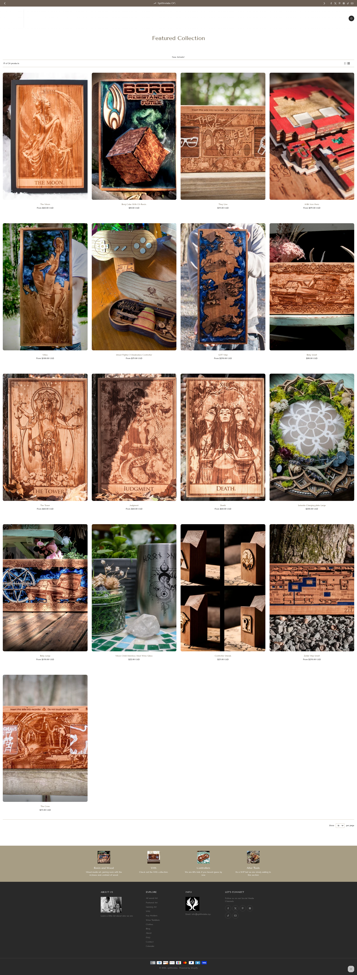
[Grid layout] (348, 63)
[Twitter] (335, 3)
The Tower (45, 505)
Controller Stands (223, 656)
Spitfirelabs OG (166, 3)
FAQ (148, 937)
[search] (332, 18)
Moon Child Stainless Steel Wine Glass (134, 656)
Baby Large (45, 656)
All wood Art (152, 898)
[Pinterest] (339, 3)
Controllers (203, 868)
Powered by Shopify (188, 968)
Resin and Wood (104, 868)
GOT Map (223, 355)
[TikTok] (348, 3)
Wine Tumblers (153, 920)
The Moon (45, 204)
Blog (148, 929)
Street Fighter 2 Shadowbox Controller (134, 355)
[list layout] (345, 63)
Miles (45, 355)
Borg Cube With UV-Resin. (134, 204)
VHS (153, 868)
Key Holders (151, 915)
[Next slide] (324, 3)
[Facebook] (331, 3)
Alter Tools (253, 868)
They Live (223, 204)
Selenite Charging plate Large (312, 505)
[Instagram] (344, 3)
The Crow (45, 806)
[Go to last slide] (4, 3)
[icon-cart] (344, 18)
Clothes (149, 924)
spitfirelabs (172, 968)
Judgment (134, 505)
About (148, 933)
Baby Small (312, 355)
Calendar (150, 946)
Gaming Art (151, 907)
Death (223, 505)
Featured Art (151, 902)
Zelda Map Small (312, 656)
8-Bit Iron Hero (312, 204)
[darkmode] (351, 18)
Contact (149, 942)
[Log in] (338, 18)
